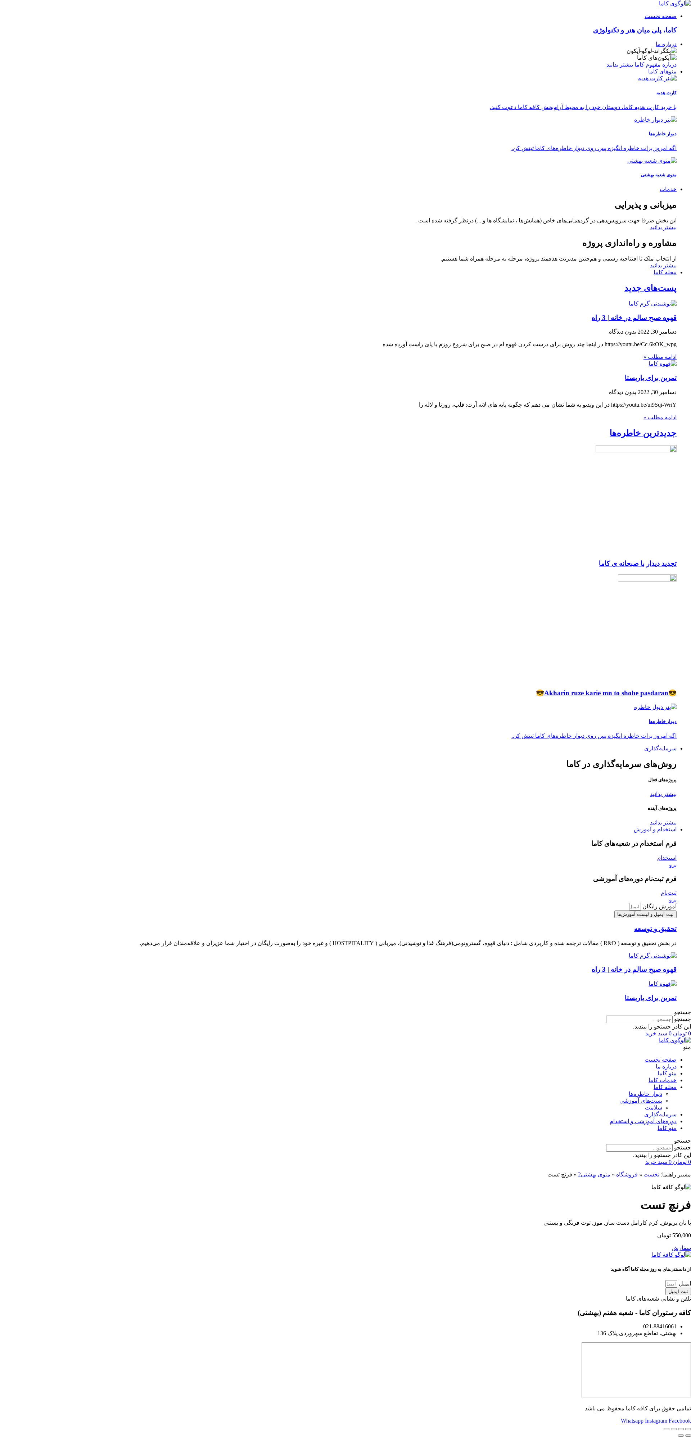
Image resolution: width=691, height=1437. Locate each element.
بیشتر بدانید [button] (663, 794)
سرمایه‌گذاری (660, 1114)
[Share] (681, 1429)
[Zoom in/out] (666, 1429)
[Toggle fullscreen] (674, 1429)
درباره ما (666, 1066)
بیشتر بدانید (663, 227)
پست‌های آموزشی (640, 1101)
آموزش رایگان (659, 906)
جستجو (682, 1019)
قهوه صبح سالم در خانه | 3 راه (634, 317)
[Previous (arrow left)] (688, 1435)
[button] (345, 1012)
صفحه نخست (661, 1060)
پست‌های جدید (650, 288)
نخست (651, 1174)
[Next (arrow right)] (681, 1435)
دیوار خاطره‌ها (645, 1094)
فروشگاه (627, 1174)
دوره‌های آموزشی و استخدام (643, 1121)
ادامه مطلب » (660, 357)
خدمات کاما (663, 1080)
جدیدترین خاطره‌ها (643, 433)
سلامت (653, 1107)
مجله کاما (665, 1087)
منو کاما (667, 1073)
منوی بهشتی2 (594, 1174)
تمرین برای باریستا (651, 377)
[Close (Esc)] (688, 1429)
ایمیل (684, 1283)
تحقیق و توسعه (655, 928)
